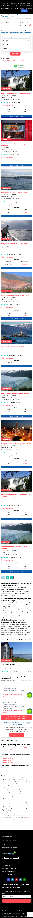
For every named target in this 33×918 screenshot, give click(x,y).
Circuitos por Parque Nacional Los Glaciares (14, 752)
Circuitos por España (7, 769)
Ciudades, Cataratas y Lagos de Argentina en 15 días (15, 495)
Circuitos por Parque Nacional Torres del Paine (15, 748)
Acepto (24, 10)
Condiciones (12, 910)
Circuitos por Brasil (7, 762)
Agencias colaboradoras (9, 847)
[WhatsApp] (24, 879)
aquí (27, 817)
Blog (3, 844)
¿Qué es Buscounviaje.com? (10, 840)
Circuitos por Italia (7, 773)
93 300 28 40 (8, 862)
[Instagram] (8, 879)
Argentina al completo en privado (12, 346)
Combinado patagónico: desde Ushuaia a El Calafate (16, 547)
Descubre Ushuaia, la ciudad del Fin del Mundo (14, 244)
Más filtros (15, 53)
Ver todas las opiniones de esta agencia (12, 695)
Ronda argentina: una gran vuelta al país (15, 295)
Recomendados (5, 60)
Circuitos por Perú (6, 760)
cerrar (28, 1)
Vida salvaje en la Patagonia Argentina (14, 193)
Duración (23, 60)
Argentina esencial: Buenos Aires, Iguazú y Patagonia (15, 144)
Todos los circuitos (9, 871)
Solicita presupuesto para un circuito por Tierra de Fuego (17, 723)
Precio (15, 60)
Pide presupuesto (16, 735)
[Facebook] (20, 879)
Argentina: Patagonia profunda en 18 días (15, 93)
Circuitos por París (7, 771)
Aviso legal (25, 910)
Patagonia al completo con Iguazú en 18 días (16, 444)
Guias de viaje (8, 875)
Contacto (7, 865)
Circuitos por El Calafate (8, 750)
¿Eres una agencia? (10, 868)
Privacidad (5, 910)
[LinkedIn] (12, 879)
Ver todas (24, 113)
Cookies (19, 910)
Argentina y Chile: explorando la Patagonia (15, 393)
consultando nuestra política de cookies (11, 10)
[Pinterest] (16, 879)
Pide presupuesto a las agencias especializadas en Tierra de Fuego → (16, 717)
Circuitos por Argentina (8, 758)
